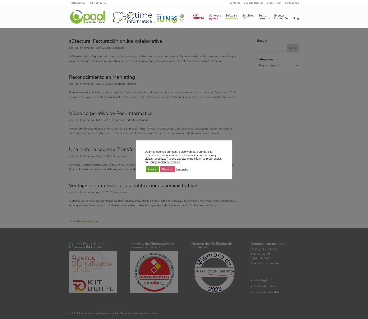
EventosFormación (281, 17)
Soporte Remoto (253, 3)
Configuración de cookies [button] (164, 162)
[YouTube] (129, 3)
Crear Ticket (274, 3)
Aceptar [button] (152, 169)
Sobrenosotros (264, 17)
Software (215, 17)
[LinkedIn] (124, 3)
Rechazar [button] (167, 169)
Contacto (234, 3)
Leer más (182, 169)
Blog (296, 18)
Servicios (248, 17)
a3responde (292, 3)
